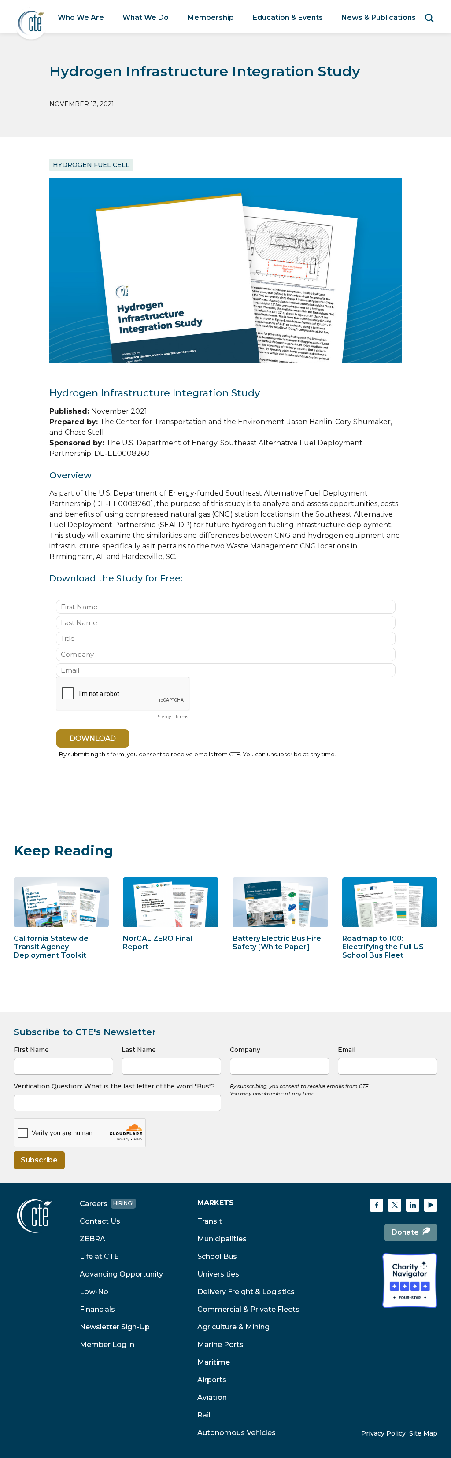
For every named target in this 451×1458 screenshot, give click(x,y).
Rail (204, 1415)
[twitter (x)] (394, 1205)
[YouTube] (430, 1205)
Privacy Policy (383, 1433)
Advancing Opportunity (121, 1274)
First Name (31, 1050)
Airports (211, 1380)
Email (346, 1050)
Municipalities (222, 1239)
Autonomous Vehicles (236, 1432)
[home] (31, 23)
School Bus (217, 1256)
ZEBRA (92, 1239)
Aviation (212, 1397)
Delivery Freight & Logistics (246, 1292)
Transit (209, 1221)
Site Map (423, 1433)
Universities (218, 1274)
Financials (97, 1309)
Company (245, 1050)
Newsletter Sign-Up (115, 1327)
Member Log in (107, 1344)
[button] (81, 17)
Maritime (213, 1362)
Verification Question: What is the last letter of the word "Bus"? (114, 1086)
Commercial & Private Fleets (248, 1309)
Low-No (94, 1292)
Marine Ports (220, 1344)
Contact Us (100, 1221)
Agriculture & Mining (233, 1327)
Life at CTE (99, 1256)
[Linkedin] (412, 1205)
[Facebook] (376, 1205)
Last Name (139, 1050)
